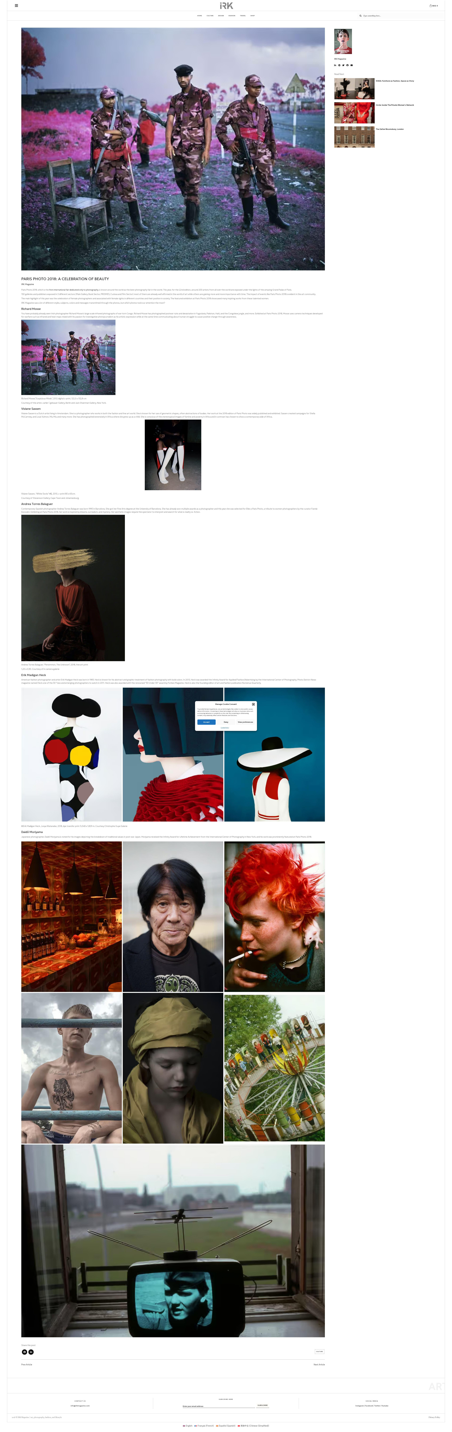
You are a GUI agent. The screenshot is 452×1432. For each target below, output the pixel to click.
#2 (50, 493)
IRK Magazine (340, 59)
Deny (226, 722)
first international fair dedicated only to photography (73, 290)
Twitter (377, 1406)
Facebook (369, 1406)
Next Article (319, 1364)
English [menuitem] (189, 1425)
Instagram (359, 1406)
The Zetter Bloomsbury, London (390, 129)
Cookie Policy (225, 727)
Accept (206, 722)
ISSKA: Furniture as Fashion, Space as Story (395, 81)
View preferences (245, 722)
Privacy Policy (434, 1417)
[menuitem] (188, 1426)
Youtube (384, 1406)
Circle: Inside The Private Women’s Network (395, 105)
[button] (253, 704)
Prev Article (26, 1364)
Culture (319, 1351)
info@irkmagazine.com (80, 1406)
